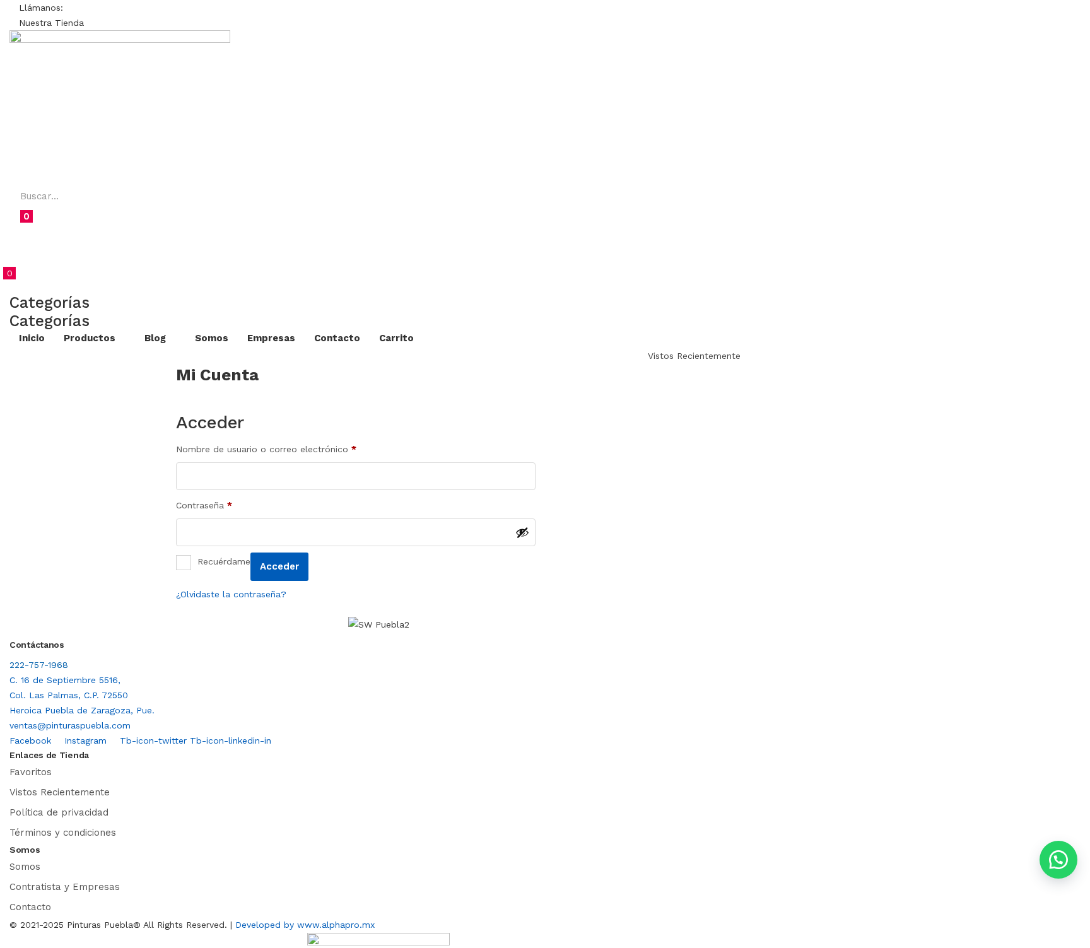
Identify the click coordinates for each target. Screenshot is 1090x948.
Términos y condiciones (62, 832)
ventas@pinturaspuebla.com (70, 725)
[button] (41, 8)
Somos (211, 338)
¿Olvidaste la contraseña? (231, 594)
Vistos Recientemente (59, 792)
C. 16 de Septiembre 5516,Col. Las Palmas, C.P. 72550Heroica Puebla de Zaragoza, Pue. (82, 695)
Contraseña (204, 505)
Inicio (32, 338)
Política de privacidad (58, 812)
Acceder (279, 566)
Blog (156, 338)
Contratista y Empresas (64, 886)
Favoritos (30, 772)
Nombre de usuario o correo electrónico (266, 448)
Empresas (271, 338)
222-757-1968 (38, 665)
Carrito (396, 338)
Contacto (337, 338)
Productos (91, 338)
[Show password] (522, 532)
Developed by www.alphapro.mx (305, 925)
